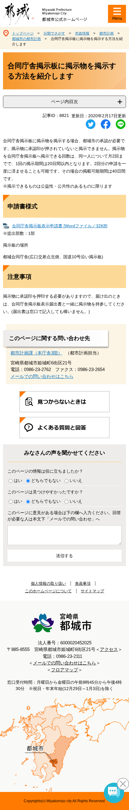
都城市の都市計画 (26, 39)
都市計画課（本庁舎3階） (36, 352)
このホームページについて (48, 591)
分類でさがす (54, 33)
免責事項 (83, 583)
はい (18, 480)
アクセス (109, 649)
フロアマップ (64, 669)
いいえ (76, 480)
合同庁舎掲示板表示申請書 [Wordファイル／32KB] (59, 225)
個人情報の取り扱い (48, 583)
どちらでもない (46, 480)
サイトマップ (92, 591)
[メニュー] (117, 14)
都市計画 (106, 33)
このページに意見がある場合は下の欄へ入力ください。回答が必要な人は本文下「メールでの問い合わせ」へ (64, 515)
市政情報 (82, 33)
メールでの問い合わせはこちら (42, 376)
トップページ (23, 33)
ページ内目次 (64, 101)
